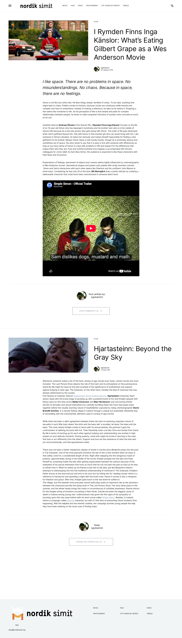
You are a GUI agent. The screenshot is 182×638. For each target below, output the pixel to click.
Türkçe (150, 613)
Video (149, 608)
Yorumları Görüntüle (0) (89, 542)
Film (96, 22)
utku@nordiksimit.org (17, 630)
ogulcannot (105, 68)
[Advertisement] (91, 579)
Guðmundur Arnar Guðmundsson (90, 396)
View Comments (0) (89, 311)
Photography (99, 613)
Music (95, 608)
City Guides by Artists (129, 613)
